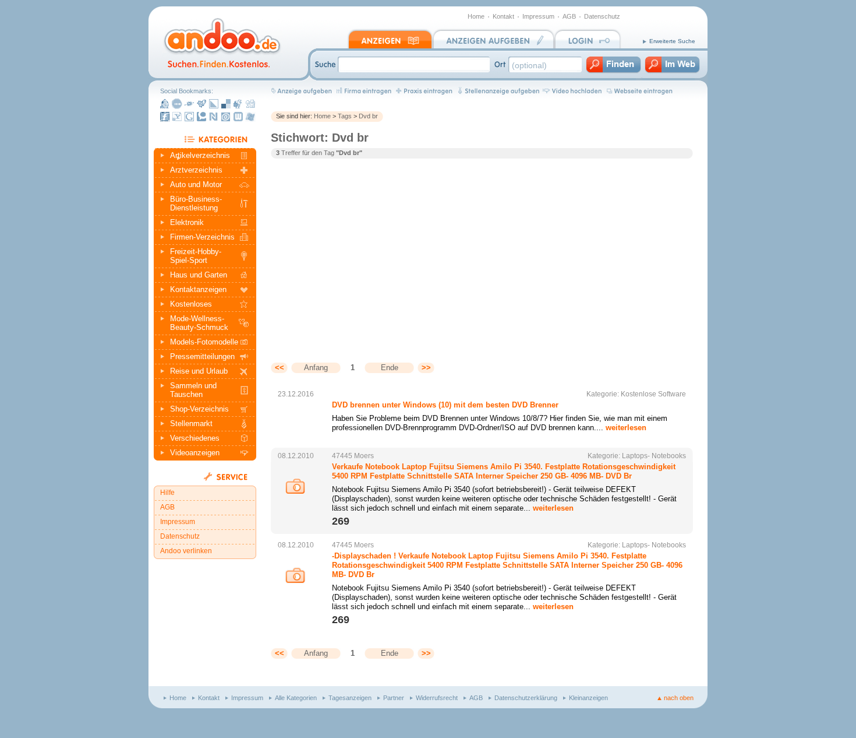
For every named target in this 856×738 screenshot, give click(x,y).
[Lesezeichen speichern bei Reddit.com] (238, 104)
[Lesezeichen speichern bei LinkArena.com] (214, 104)
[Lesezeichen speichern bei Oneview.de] (226, 116)
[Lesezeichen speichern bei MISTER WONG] (165, 104)
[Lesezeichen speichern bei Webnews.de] (238, 116)
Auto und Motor (196, 184)
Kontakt (503, 16)
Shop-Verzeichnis (199, 409)
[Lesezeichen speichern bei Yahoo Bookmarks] (177, 116)
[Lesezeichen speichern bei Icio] (177, 104)
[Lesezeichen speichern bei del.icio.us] (226, 104)
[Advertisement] (368, 251)
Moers (364, 456)
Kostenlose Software (653, 394)
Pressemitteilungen (202, 356)
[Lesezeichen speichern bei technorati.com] (201, 116)
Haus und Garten (198, 274)
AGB (569, 16)
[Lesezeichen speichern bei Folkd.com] (189, 104)
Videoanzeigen (195, 452)
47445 (342, 456)
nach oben (679, 697)
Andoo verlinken (186, 551)
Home (476, 16)
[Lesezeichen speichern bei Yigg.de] (201, 104)
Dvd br (368, 116)
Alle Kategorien (296, 697)
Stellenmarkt (191, 423)
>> (426, 367)
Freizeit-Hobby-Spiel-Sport (195, 256)
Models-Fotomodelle (204, 342)
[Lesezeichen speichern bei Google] (189, 116)
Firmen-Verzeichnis (202, 237)
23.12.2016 (296, 394)
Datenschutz (602, 16)
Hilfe (167, 493)
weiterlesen (626, 427)
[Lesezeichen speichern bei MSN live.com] (250, 116)
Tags (345, 116)
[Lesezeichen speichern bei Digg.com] (250, 104)
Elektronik (187, 222)
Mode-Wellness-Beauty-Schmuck (199, 323)
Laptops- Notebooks (654, 456)
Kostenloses (191, 304)
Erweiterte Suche (672, 41)
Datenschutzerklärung (525, 697)
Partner (393, 697)
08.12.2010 (296, 456)
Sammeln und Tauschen (193, 390)
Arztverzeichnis (196, 170)
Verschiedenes (195, 438)
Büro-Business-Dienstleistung (196, 203)
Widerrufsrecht (437, 697)
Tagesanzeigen (350, 697)
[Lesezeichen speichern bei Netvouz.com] (214, 116)
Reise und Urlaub (199, 371)
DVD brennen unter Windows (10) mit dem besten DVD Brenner (445, 404)
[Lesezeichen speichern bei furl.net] (165, 116)
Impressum (538, 16)
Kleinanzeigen (588, 697)
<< (279, 367)
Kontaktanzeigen (198, 289)
